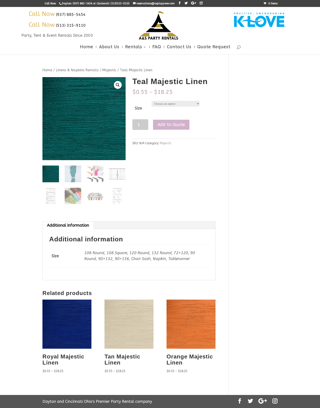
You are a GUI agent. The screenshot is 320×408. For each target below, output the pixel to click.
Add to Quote (171, 124)
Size (138, 108)
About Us (109, 47)
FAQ (156, 47)
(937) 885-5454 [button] (71, 14)
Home (86, 47)
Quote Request (213, 47)
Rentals (133, 47)
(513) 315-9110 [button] (71, 25)
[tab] (68, 225)
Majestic (109, 70)
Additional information (68, 225)
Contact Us (179, 47)
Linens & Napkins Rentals (77, 70)
